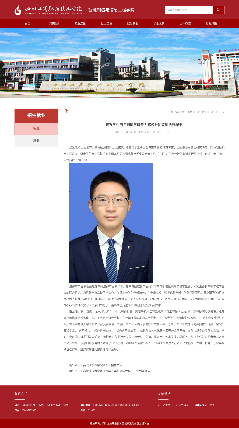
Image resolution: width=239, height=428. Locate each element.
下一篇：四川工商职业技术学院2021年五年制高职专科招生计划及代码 (107, 371)
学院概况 (53, 23)
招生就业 (132, 23)
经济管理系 (182, 405)
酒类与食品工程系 (204, 405)
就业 (36, 141)
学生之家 (158, 23)
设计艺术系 (164, 405)
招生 (36, 128)
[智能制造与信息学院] (75, 9)
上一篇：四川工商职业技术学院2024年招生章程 (93, 365)
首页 (27, 23)
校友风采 (211, 23)
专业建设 (80, 23)
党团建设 (106, 23)
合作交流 (185, 23)
